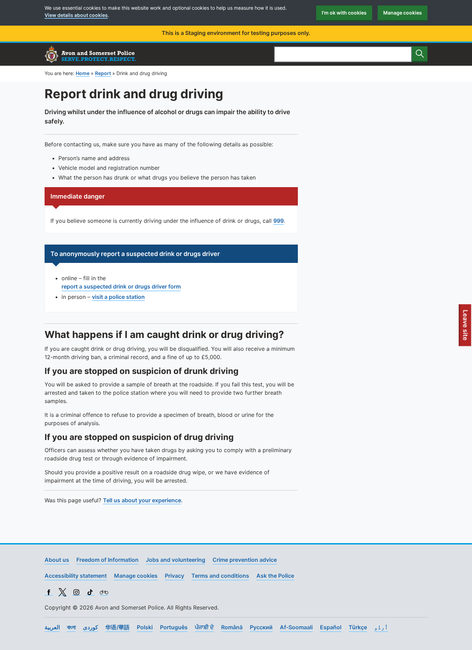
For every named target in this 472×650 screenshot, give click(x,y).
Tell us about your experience (142, 500)
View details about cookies (76, 15)
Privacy (174, 575)
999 (278, 220)
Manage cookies (402, 13)
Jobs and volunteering (175, 559)
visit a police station (118, 296)
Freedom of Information (107, 559)
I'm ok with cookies (344, 13)
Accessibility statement (76, 575)
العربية (52, 627)
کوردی (90, 627)
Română (232, 627)
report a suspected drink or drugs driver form (121, 286)
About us (57, 559)
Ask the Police (275, 575)
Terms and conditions (220, 575)
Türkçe (358, 627)
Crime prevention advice (245, 559)
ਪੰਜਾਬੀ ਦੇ (204, 627)
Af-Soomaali (296, 627)
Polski (145, 627)
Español (330, 627)
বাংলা (71, 627)
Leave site (466, 327)
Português (174, 627)
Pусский (261, 627)
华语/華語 (117, 627)
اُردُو (381, 627)
